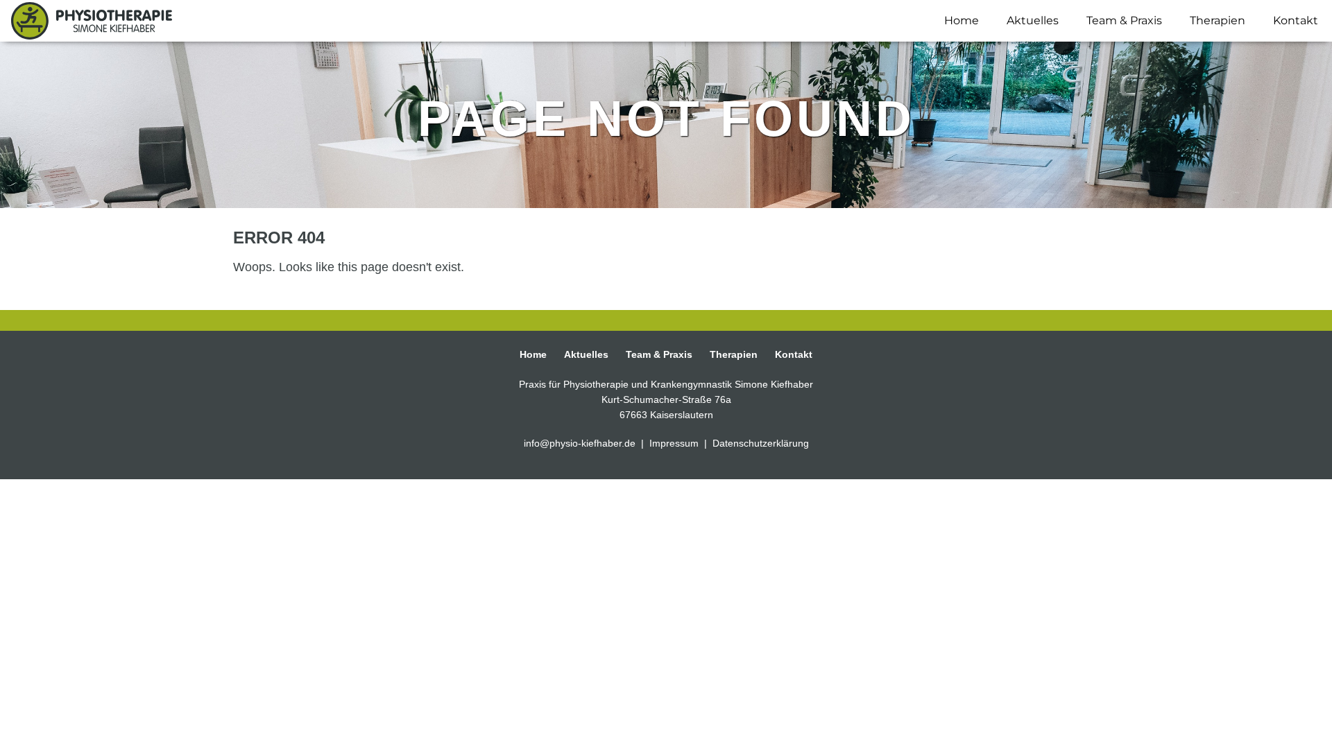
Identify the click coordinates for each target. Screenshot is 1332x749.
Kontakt (1295, 20)
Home (961, 20)
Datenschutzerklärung (760, 443)
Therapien (1217, 20)
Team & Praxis (1124, 20)
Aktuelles (1033, 20)
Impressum (675, 443)
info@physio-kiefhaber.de (581, 443)
